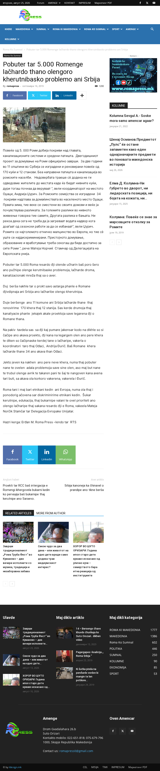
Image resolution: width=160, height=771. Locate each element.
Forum (40, 2)
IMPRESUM (85, 2)
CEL (85, 767)
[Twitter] (147, 3)
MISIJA (95, 767)
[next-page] (12, 583)
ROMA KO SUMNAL (95, 29)
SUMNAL (41, 29)
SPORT (115, 29)
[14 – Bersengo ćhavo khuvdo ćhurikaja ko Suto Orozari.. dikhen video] (64, 632)
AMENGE (53, 2)
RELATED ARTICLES (18, 513)
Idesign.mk (15, 767)
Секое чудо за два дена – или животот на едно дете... (35, 660)
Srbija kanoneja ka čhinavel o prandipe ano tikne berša (84, 488)
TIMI (105, 767)
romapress (13, 86)
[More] (82, 95)
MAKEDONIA (23, 29)
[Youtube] (154, 3)
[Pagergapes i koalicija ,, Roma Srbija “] (64, 656)
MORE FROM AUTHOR (50, 513)
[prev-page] (5, 583)
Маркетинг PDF (103, 2)
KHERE (8, 29)
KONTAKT (69, 2)
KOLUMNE (10, 39)
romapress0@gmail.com (76, 751)
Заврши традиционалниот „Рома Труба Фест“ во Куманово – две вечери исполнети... (36, 636)
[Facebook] (140, 3)
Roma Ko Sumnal (12, 49)
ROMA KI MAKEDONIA (65, 29)
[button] (152, 29)
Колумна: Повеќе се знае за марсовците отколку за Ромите (133, 222)
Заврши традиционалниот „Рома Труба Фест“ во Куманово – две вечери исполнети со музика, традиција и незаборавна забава (17, 559)
